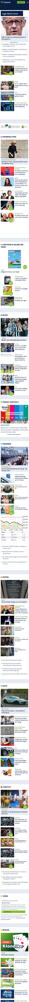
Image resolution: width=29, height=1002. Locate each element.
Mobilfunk (21, 2)
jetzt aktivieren (7, 911)
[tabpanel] (14, 29)
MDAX (3, 537)
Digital (5, 577)
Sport (5, 315)
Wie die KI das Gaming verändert (12, 660)
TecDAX (4, 540)
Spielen (5, 930)
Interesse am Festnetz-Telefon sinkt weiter (15, 674)
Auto (4, 686)
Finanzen (6, 444)
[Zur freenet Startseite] (5, 1)
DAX (3, 535)
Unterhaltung (9, 137)
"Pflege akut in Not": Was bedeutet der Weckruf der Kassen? (14, 60)
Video (5, 896)
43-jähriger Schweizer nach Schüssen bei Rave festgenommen (14, 45)
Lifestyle (6, 787)
